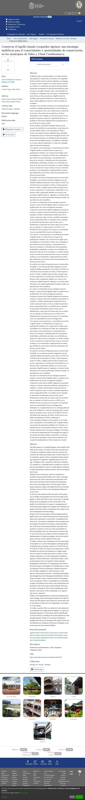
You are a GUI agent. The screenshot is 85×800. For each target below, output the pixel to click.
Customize (4, 797)
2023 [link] (3, 123)
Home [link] (9, 38)
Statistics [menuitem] (42, 34)
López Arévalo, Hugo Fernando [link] (12, 99)
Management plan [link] (47, 638)
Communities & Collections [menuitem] (16, 34)
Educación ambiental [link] (47, 635)
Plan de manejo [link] (35, 635)
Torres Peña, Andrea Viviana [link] (11, 101)
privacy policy (24, 793)
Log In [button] (79, 21)
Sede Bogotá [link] (33, 38)
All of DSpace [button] (31, 34)
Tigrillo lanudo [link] (34, 633)
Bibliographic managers (12, 129)
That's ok (79, 797)
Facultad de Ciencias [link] (46, 38)
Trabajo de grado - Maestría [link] (11, 109)
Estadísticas (26, 785)
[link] (40, 664)
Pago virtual (5, 781)
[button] (79, 13)
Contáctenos (37, 781)
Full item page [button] (38, 669)
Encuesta (25, 783)
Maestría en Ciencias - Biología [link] (66, 38)
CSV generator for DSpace (55, 34)
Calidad (4, 783)
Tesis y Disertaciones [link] (20, 38)
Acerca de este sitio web (63, 785)
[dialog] (42, 793)
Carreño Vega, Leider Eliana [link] (11, 89)
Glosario (35, 783)
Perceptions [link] (59, 635)
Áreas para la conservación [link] (58, 633)
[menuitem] (32, 34)
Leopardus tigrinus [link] (39, 640)
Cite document (9, 135)
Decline (72, 797)
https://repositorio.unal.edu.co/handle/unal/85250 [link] (46, 657)
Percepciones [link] (44, 633)
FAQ (34, 775)
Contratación (5, 775)
